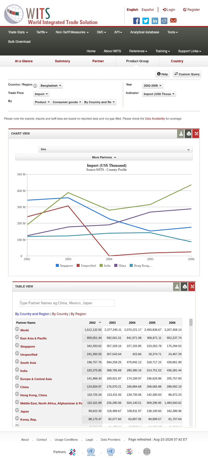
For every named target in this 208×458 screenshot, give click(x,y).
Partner (98, 60)
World (24, 330)
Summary (62, 60)
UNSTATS (110, 451)
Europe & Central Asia (36, 379)
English (132, 9)
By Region (78, 313)
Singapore (27, 346)
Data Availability (155, 118)
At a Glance (24, 60)
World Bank (148, 451)
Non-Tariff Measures (71, 32)
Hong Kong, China (33, 395)
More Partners (102, 157)
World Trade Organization (129, 451)
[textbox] (67, 303)
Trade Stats (16, 32)
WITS (54, 13)
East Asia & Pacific (33, 338)
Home (91, 50)
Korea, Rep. (28, 419)
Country (177, 60)
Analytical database (144, 32)
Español (148, 9)
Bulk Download (19, 41)
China (24, 387)
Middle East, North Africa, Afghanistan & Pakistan (55, 403)
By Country (60, 313)
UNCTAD (92, 451)
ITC (73, 451)
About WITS (112, 50)
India (23, 370)
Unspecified (28, 354)
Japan (24, 411)
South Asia (28, 362)
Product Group (137, 60)
